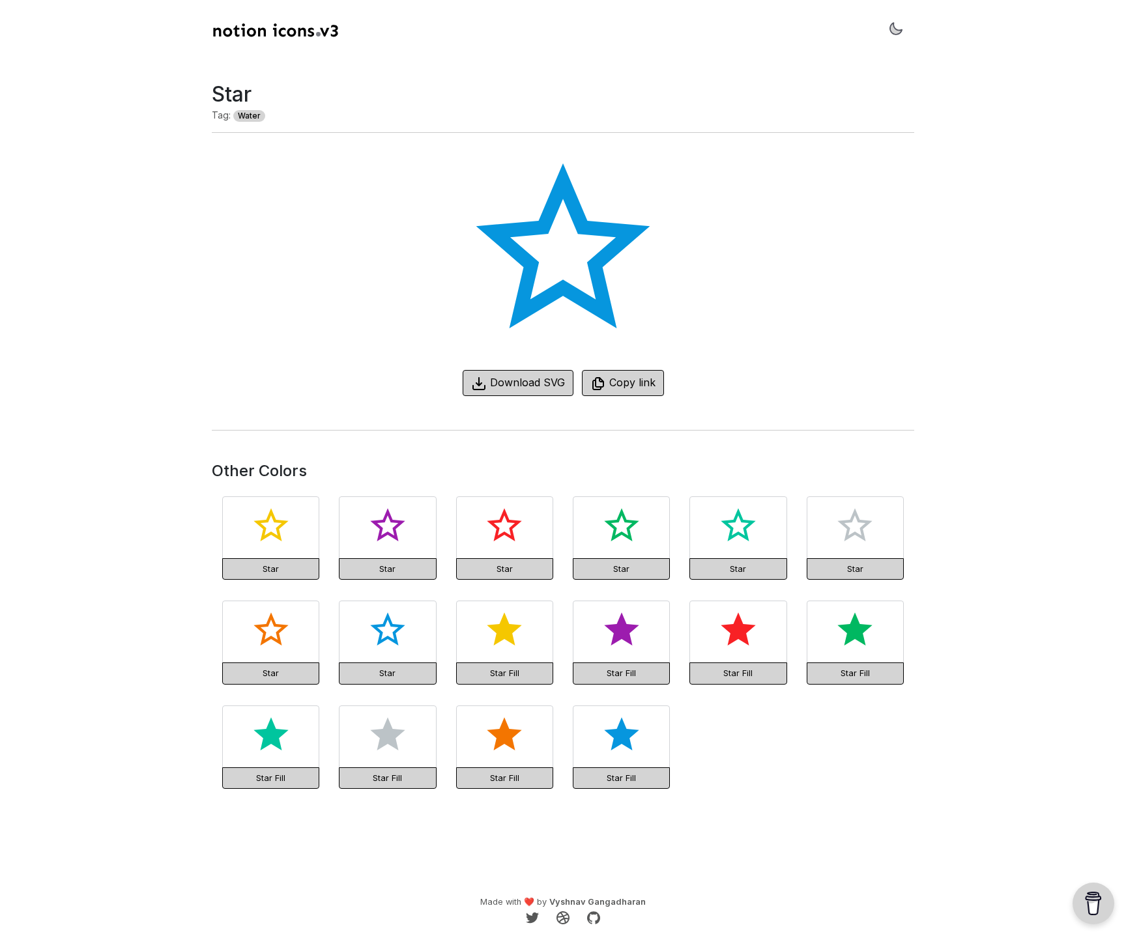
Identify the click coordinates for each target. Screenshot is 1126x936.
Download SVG (526, 382)
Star (271, 568)
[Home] (275, 31)
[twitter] (534, 916)
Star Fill (504, 673)
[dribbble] (564, 916)
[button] (896, 31)
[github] (594, 916)
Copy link (631, 382)
